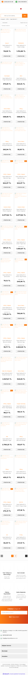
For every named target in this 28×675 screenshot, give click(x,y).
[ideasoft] (6, 674)
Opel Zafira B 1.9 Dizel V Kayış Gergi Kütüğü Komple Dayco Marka (21, 505)
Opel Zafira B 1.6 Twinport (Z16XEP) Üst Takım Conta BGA (21, 79)
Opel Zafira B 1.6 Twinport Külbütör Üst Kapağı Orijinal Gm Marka (7, 308)
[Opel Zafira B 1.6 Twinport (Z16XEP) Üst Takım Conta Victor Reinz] (7, 100)
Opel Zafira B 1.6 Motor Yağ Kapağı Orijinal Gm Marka (7, 406)
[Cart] (20, 11)
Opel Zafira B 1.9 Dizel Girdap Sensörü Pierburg (21, 46)
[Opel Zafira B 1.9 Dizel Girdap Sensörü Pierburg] (21, 35)
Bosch (7, 43)
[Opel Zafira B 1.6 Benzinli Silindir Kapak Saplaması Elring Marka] (21, 428)
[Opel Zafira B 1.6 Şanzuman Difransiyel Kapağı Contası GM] (7, 264)
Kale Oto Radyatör (7, 371)
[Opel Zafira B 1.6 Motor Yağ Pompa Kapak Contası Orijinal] (21, 264)
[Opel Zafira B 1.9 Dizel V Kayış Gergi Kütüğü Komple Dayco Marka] (21, 494)
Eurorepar (7, 75)
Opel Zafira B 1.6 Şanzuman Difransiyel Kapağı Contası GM (7, 275)
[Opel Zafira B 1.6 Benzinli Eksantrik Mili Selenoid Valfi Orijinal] (7, 232)
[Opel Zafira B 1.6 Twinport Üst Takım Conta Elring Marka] (7, 461)
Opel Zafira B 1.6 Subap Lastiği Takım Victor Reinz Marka (21, 308)
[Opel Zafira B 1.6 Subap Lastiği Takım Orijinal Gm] (7, 494)
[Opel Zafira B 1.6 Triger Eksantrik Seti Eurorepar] (7, 68)
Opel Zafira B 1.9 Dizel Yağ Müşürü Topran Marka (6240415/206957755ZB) (21, 406)
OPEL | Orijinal (7, 174)
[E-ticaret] (13, 674)
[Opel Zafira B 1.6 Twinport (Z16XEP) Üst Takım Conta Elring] (21, 100)
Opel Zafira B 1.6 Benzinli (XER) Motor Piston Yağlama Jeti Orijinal (7, 341)
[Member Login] (7, 11)
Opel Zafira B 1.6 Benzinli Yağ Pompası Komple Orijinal (21, 341)
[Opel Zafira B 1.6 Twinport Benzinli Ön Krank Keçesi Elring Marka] (7, 133)
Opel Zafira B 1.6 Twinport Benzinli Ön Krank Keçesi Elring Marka (7, 144)
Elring (21, 108)
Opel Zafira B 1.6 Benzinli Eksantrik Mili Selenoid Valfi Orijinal (7, 242)
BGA (21, 75)
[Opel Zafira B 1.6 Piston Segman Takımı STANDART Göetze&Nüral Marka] (21, 199)
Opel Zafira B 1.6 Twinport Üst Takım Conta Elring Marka (7, 472)
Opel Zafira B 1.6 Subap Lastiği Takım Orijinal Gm (7, 505)
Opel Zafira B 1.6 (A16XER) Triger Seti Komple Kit (7, 439)
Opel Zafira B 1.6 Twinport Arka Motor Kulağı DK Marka (7, 538)
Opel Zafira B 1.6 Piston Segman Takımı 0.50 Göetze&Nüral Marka (7, 210)
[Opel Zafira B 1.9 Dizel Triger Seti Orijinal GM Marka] (21, 232)
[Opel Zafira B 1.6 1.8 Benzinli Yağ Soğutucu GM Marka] (21, 166)
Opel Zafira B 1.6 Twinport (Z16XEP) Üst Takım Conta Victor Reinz (7, 111)
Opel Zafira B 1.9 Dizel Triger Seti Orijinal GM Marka (21, 242)
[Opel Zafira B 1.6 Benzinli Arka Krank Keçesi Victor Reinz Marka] (21, 363)
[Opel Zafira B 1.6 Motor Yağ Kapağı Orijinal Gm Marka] (7, 395)
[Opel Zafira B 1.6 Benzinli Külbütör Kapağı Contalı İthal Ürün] (21, 527)
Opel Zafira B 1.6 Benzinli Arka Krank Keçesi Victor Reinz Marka (21, 374)
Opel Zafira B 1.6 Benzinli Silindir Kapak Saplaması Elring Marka (21, 439)
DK (7, 534)
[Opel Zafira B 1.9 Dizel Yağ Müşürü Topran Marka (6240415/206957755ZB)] (21, 395)
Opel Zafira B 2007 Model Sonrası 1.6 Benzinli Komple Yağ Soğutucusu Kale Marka (7, 374)
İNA (7, 436)
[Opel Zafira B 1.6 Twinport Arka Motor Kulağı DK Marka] (7, 527)
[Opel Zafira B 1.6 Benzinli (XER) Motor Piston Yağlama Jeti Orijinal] (7, 330)
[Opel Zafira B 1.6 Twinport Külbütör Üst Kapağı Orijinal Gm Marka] (7, 297)
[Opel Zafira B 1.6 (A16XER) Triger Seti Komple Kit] (7, 428)
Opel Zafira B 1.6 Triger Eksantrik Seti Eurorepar (7, 79)
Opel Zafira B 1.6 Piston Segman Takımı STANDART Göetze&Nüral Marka (21, 210)
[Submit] (25, 613)
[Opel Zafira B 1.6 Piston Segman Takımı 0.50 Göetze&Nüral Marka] (7, 199)
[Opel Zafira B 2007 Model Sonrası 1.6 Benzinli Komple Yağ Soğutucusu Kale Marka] (7, 363)
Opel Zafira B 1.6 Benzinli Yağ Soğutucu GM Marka (7, 177)
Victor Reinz (7, 108)
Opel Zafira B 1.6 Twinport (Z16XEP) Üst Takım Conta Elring (21, 111)
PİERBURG (21, 43)
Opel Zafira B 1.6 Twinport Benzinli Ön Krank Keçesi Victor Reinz (21, 144)
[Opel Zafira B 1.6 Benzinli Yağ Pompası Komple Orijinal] (21, 330)
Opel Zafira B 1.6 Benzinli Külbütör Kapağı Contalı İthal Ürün (21, 538)
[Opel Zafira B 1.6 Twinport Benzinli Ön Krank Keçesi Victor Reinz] (21, 133)
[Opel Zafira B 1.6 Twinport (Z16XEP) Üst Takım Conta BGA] (21, 68)
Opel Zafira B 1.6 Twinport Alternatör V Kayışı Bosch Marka (7, 46)
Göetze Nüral (7, 207)
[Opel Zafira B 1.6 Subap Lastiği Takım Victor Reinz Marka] (21, 297)
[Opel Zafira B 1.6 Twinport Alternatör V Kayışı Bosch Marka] (7, 35)
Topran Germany (21, 403)
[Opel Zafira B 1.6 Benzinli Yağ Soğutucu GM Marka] (7, 166)
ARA (25, 15)
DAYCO (21, 502)
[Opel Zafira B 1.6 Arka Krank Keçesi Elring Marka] (21, 461)
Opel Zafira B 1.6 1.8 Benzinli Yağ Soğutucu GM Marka (21, 177)
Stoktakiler (5, 22)
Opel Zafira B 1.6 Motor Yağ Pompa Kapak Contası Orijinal (21, 275)
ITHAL (21, 534)
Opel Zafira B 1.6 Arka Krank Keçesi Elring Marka (21, 472)
